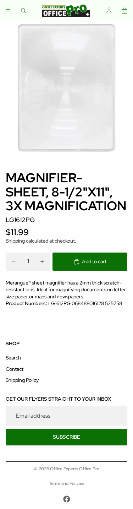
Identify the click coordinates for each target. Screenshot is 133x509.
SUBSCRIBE (66, 437)
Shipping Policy (22, 380)
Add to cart (94, 261)
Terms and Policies (66, 483)
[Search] (23, 10)
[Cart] (124, 10)
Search (13, 357)
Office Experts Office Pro (74, 469)
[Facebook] (66, 499)
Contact (14, 369)
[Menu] (8, 10)
